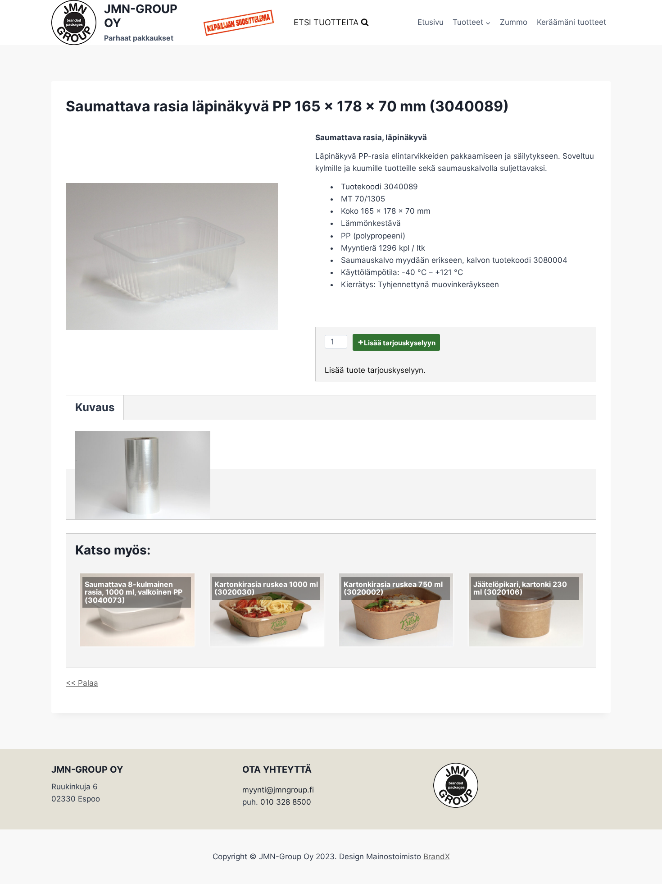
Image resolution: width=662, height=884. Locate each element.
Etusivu (430, 22)
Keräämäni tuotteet (571, 22)
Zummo (513, 22)
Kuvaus (94, 407)
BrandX (436, 856)
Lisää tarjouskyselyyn (399, 343)
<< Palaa (82, 682)
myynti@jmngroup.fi (278, 789)
